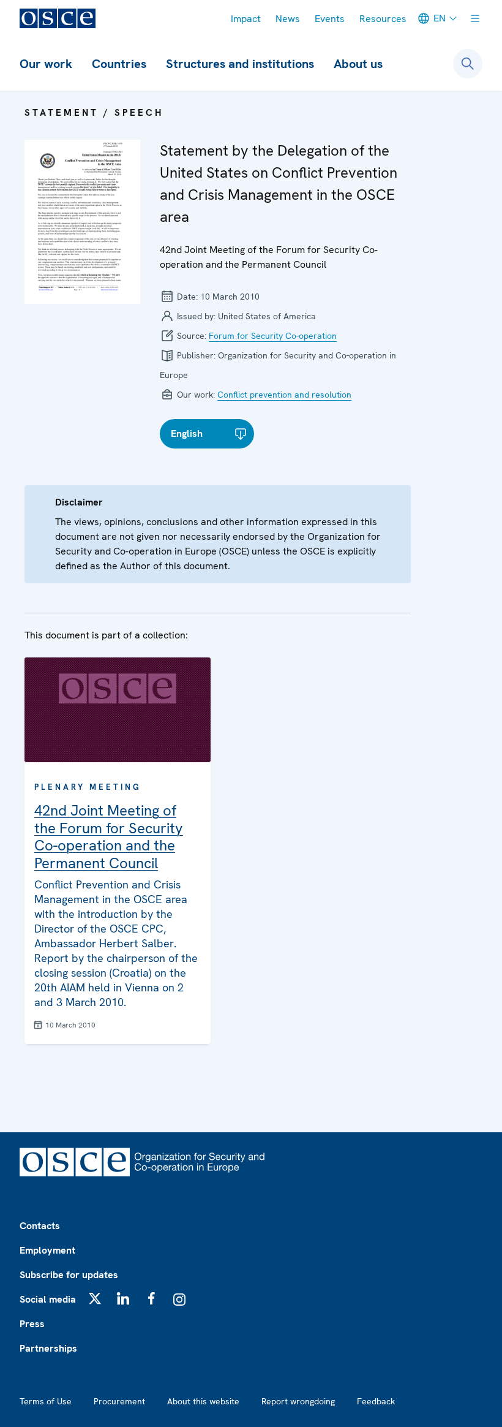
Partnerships (48, 1348)
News (287, 18)
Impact (246, 18)
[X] (95, 1298)
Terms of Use (46, 1401)
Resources (382, 18)
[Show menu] (475, 18)
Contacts (40, 1225)
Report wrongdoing (298, 1401)
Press (32, 1323)
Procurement (119, 1401)
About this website (203, 1401)
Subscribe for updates (69, 1274)
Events (330, 18)
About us (358, 64)
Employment (47, 1250)
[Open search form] (467, 63)
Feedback (376, 1401)
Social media (48, 1299)
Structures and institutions (240, 64)
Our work (46, 64)
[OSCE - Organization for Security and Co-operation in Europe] (58, 18)
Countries (119, 64)
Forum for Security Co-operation (273, 335)
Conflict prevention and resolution (284, 394)
